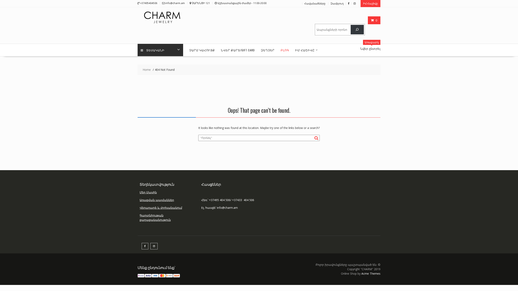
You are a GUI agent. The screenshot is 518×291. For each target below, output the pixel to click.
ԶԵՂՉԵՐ (268, 50)
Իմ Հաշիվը (370, 3)
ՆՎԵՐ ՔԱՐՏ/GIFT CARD (238, 50)
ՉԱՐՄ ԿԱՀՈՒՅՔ (202, 50)
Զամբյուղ (337, 3)
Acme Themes (370, 273)
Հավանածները (314, 3)
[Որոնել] (357, 29)
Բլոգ (285, 50)
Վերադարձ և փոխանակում (161, 208)
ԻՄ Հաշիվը (305, 50)
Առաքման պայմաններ (157, 200)
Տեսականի (155, 50)
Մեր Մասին (148, 192)
